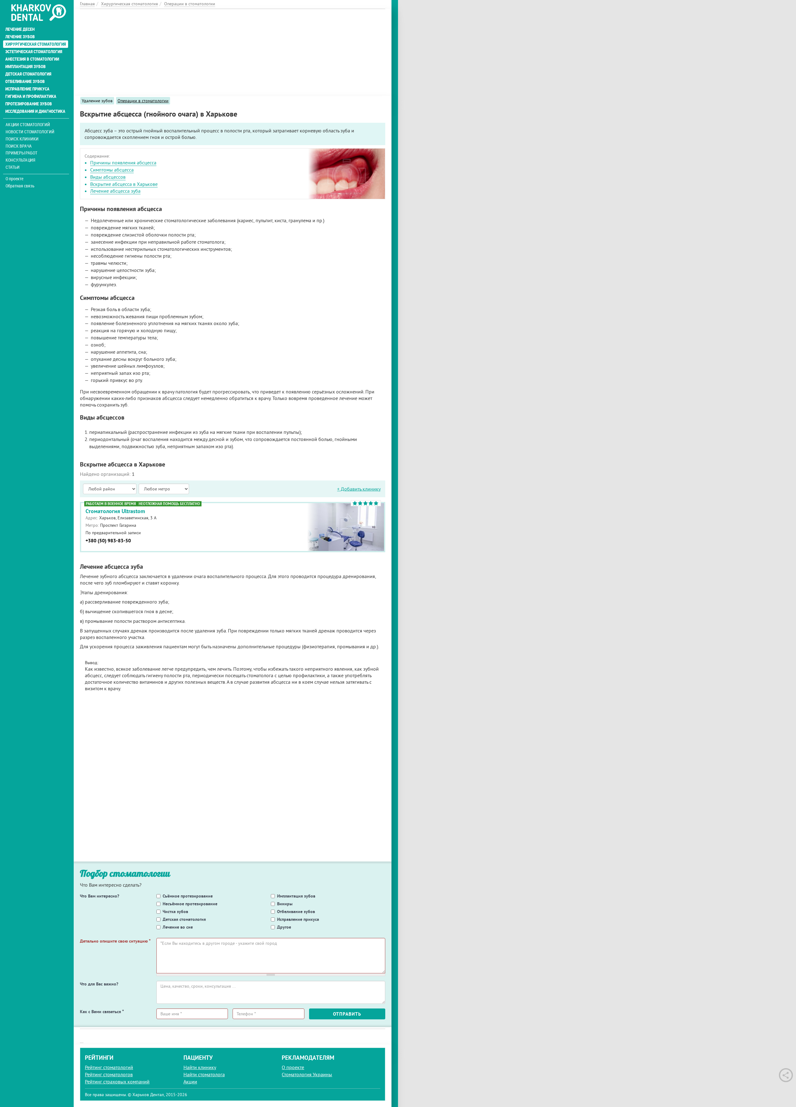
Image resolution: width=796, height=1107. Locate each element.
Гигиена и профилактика (30, 96)
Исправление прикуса (27, 88)
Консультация (20, 160)
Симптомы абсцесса (112, 170)
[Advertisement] (232, 52)
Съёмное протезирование (188, 896)
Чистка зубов (175, 911)
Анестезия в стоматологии (32, 59)
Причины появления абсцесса (123, 162)
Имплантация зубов (25, 66)
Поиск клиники (22, 139)
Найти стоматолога (204, 1074)
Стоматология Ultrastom (115, 511)
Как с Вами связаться (102, 1011)
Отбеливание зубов (25, 81)
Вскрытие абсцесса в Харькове (124, 184)
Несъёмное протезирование (190, 904)
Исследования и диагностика (35, 111)
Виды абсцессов (108, 177)
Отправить (347, 1014)
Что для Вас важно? (99, 984)
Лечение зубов (20, 36)
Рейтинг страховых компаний (117, 1081)
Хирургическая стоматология (35, 44)
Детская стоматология (28, 73)
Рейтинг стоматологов (109, 1074)
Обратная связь (20, 186)
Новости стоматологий (30, 132)
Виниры (285, 904)
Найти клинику (199, 1067)
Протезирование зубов (28, 103)
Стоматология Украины (307, 1074)
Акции (190, 1081)
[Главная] (38, 13)
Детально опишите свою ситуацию (115, 941)
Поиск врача (19, 146)
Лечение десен (20, 29)
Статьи (13, 167)
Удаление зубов (97, 100)
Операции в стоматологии (143, 100)
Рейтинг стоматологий (109, 1067)
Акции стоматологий (28, 124)
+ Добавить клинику (359, 488)
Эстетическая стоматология (33, 51)
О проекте (14, 178)
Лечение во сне (178, 927)
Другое (284, 927)
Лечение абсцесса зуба (115, 191)
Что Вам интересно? (99, 896)
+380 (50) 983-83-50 (108, 540)
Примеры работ (21, 153)
